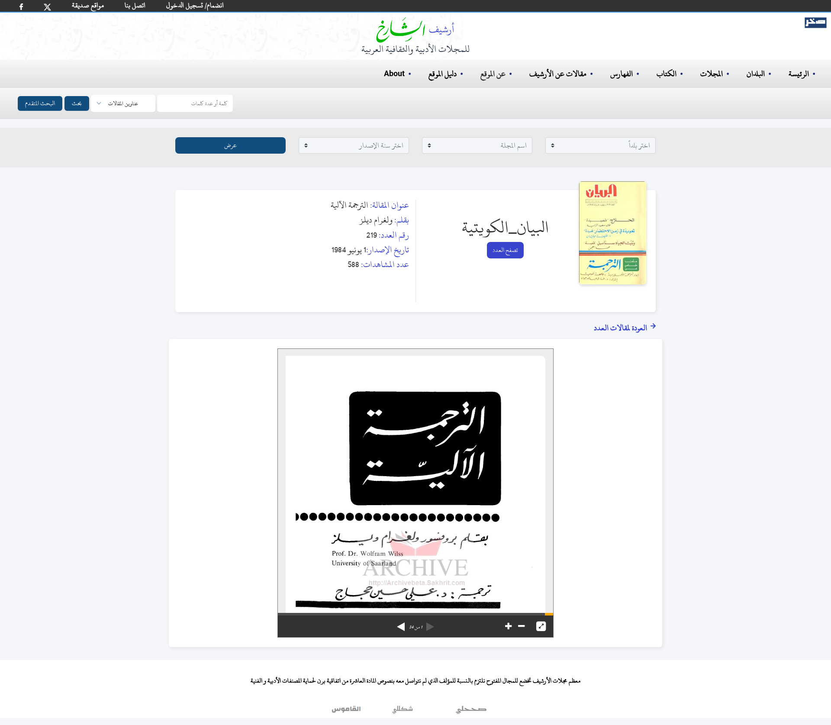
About (394, 74)
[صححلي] (471, 711)
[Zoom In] (508, 626)
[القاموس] (347, 711)
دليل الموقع (442, 74)
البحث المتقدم (40, 103)
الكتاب (666, 74)
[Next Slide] (401, 623)
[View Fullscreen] (541, 626)
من (415, 627)
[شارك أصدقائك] (21, 6)
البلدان (756, 74)
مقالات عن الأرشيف (557, 74)
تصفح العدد (505, 250)
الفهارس (621, 74)
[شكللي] (403, 711)
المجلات (711, 74)
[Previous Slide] (430, 623)
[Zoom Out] (521, 626)
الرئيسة (799, 74)
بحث (77, 103)
